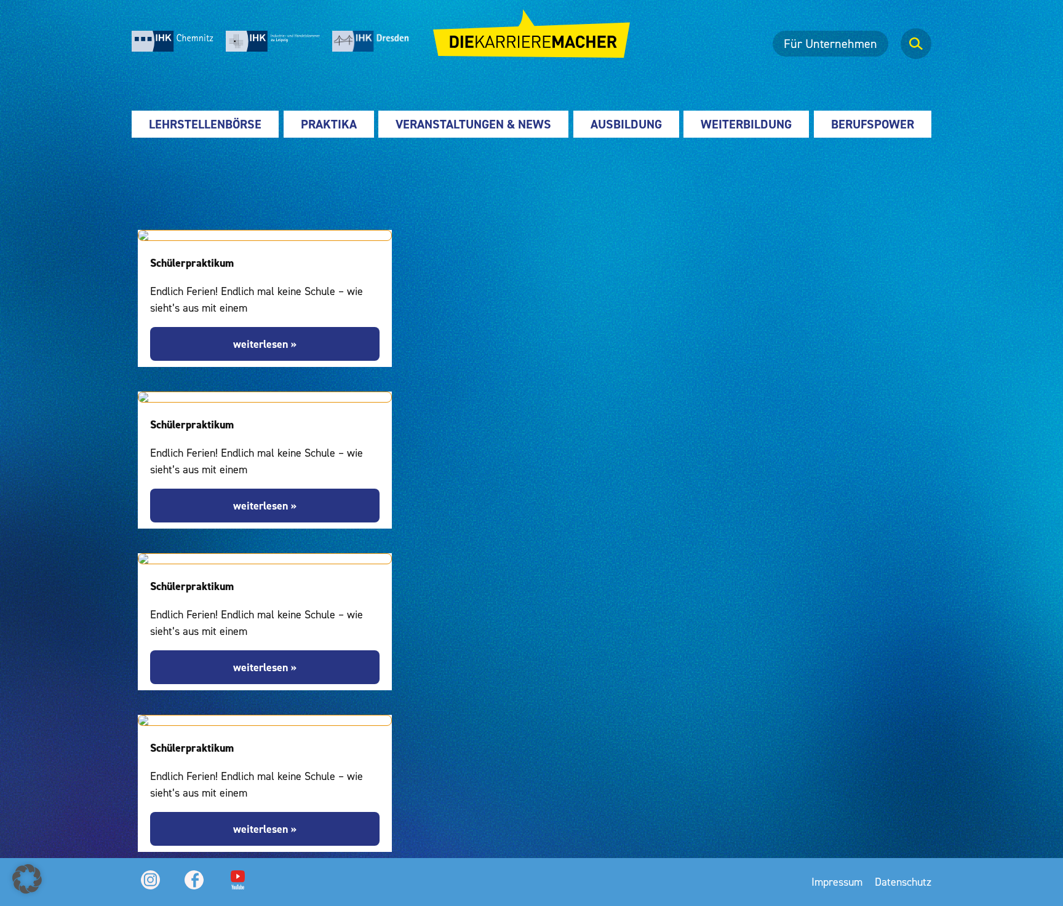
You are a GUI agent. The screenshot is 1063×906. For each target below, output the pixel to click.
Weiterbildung (746, 124)
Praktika (329, 124)
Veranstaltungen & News (473, 124)
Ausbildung (626, 124)
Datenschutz (903, 881)
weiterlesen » (265, 344)
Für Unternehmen (830, 43)
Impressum (836, 881)
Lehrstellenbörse (205, 124)
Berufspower (872, 124)
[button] (27, 879)
